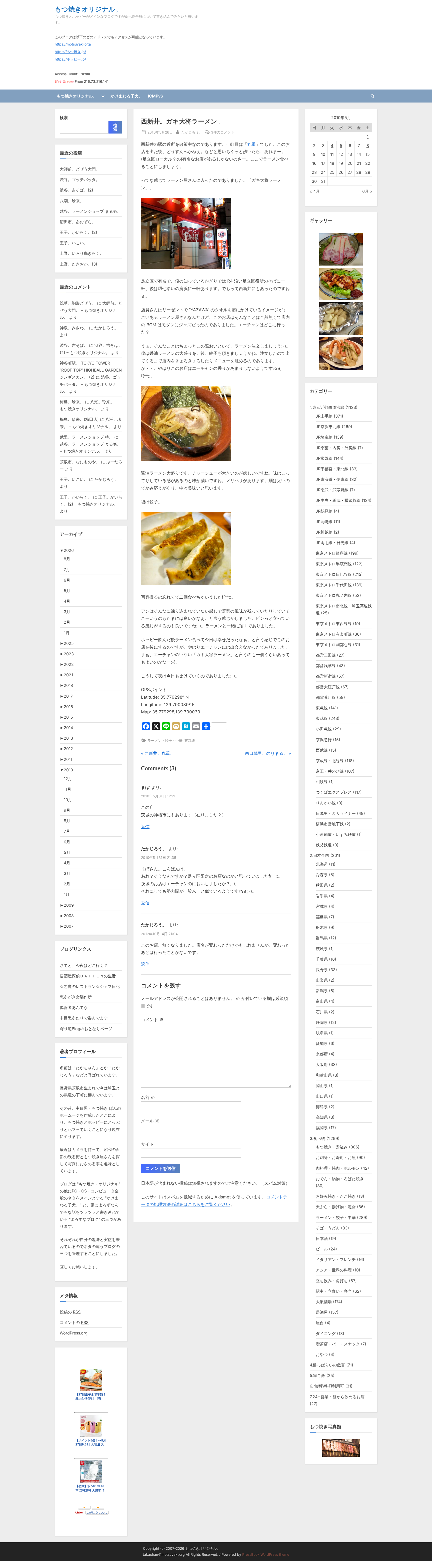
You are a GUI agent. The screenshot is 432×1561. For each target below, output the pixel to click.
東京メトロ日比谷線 (334, 574)
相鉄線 (322, 781)
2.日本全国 (319, 855)
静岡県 (322, 1022)
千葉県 (322, 959)
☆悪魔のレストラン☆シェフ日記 (90, 986)
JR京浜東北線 (328, 426)
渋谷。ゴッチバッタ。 (80, 179)
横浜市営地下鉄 (330, 823)
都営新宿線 (326, 676)
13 (350, 154)
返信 (145, 826)
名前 (148, 1097)
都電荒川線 (326, 697)
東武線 (189, 740)
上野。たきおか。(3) (78, 264)
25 (332, 172)
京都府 (322, 1053)
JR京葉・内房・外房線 (336, 447)
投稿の (70, 1311)
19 (341, 163)
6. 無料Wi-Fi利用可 (327, 1385)
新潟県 (322, 990)
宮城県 (322, 906)
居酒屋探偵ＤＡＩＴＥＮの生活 (88, 975)
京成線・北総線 (330, 760)
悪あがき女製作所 (76, 996)
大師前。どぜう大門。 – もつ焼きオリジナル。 (91, 310)
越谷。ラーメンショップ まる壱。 (90, 211)
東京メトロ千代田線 (334, 584)
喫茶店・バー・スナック (338, 1343)
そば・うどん (328, 1227)
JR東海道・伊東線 (332, 479)
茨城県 (322, 948)
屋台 (320, 1322)
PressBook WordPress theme (265, 1554)
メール (150, 1120)
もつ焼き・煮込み (332, 1146)
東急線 (322, 707)
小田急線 (324, 728)
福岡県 (322, 1127)
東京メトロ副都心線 (334, 644)
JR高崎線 (324, 521)
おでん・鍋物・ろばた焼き (340, 1178)
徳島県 (322, 1106)
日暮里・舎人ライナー (336, 813)
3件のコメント (222, 132)
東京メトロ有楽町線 (334, 634)
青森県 (322, 874)
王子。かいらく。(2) (78, 232)
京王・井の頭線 (330, 771)
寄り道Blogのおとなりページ (86, 1028)
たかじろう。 (191, 132)
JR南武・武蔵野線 (332, 489)
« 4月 (315, 191)
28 (358, 172)
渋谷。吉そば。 (74, 345)
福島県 (322, 916)
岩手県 (322, 895)
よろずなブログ (84, 1219)
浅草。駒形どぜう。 (78, 303)
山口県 (322, 1096)
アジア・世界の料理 (334, 1269)
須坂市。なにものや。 (80, 461)
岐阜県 (322, 1032)
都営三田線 (326, 655)
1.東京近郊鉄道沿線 (327, 407)
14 (359, 154)
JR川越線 (324, 532)
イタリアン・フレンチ (336, 1259)
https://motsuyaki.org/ (73, 44)
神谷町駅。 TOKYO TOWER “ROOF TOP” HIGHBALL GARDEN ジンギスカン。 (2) (91, 370)
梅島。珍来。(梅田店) (79, 419)
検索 (64, 117)
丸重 (251, 144)
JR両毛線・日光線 (332, 542)
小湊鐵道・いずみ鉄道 (336, 834)
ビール (322, 1248)
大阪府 (322, 1064)
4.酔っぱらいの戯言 (327, 1364)
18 (332, 163)
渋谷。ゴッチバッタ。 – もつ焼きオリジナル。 (90, 384)
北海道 (322, 864)
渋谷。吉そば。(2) (76, 190)
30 (314, 181)
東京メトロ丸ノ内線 (334, 595)
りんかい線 (326, 802)
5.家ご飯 (317, 1375)
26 (341, 172)
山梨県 (322, 980)
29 (367, 172)
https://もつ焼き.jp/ (70, 52)
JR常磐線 (324, 458)
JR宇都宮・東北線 (332, 468)
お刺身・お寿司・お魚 (336, 1157)
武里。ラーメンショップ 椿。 (86, 437)
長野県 (322, 969)
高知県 (322, 1117)
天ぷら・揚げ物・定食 (336, 1206)
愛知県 (322, 1043)
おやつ (322, 1354)
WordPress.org (74, 1332)
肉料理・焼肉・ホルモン (338, 1168)
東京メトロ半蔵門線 (334, 563)
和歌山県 (324, 1075)
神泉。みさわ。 (74, 327)
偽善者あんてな (74, 1007)
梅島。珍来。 (72, 401)
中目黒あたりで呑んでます (84, 1017)
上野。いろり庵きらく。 (82, 253)
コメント (152, 1019)
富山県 (322, 1001)
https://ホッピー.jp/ (70, 59)
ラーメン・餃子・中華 (165, 740)
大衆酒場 (324, 1301)
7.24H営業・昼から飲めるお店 (337, 1396)
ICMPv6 (155, 96)
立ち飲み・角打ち (332, 1280)
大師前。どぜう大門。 (80, 169)
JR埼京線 (324, 437)
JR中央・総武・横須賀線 (338, 500)
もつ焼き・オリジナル (98, 1183)
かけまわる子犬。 (126, 96)
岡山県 (322, 1085)
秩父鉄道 (324, 844)
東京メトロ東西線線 (334, 623)
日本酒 (322, 1238)
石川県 (322, 1011)
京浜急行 (324, 739)
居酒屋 (322, 1312)
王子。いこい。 (74, 242)
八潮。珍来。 (72, 200)
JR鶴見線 (324, 511)
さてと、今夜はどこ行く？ (84, 965)
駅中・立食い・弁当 (334, 1291)
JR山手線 (324, 416)
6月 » (367, 191)
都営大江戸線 (328, 686)
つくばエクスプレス (334, 792)
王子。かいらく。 (76, 497)
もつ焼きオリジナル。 (88, 9)
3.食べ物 (317, 1138)
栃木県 (322, 927)
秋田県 (322, 885)
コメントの (74, 1322)
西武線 (322, 750)
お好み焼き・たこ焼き (336, 1196)
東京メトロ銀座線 (332, 553)
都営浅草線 (326, 665)
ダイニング (326, 1333)
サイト (147, 1144)
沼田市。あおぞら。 (78, 221)
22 (367, 163)
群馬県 (322, 937)
